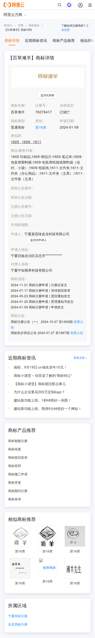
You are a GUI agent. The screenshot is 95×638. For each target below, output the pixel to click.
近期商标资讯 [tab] (36, 40)
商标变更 (14, 482)
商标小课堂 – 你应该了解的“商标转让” (43, 375)
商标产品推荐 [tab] (64, 40)
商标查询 (14, 499)
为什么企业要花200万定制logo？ (39, 391)
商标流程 (18, 278)
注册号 (40, 105)
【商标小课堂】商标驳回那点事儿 (40, 383)
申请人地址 (19, 249)
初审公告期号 (21, 187)
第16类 (40, 127)
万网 (20, 25)
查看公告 (76, 332)
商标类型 (18, 120)
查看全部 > (80, 357)
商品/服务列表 (22, 150)
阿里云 (8, 25)
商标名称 (18, 105)
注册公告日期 (21, 215)
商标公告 (18, 315)
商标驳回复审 (17, 457)
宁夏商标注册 (17, 616)
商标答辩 (14, 465)
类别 (38, 120)
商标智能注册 (17, 440)
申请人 (16, 233)
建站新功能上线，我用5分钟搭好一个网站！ (48, 408)
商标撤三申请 (17, 474)
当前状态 (67, 105)
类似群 (16, 135)
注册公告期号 (21, 206)
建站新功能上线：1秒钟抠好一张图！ (42, 400)
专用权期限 (19, 224)
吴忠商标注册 (17, 624)
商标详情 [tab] (12, 40)
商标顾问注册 (17, 490)
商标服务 (34, 25)
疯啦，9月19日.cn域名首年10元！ (40, 366)
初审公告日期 (21, 197)
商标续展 (14, 449)
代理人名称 (19, 264)
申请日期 (67, 120)
